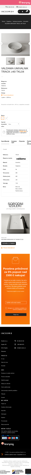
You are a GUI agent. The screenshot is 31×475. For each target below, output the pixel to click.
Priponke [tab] (22, 141)
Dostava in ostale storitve (7, 373)
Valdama (3, 85)
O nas (2, 358)
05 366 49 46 (10, 7)
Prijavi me (16, 314)
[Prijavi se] (22, 11)
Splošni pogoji (5, 380)
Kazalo (3, 397)
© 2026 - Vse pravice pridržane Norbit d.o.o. (15, 452)
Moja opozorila (5, 424)
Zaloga (3, 93)
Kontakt (3, 365)
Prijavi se (3, 403)
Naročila (3, 410)
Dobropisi (3, 414)
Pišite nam (23, 131)
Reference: (4, 88)
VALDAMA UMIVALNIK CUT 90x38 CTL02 (12, 239)
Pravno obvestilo (5, 376)
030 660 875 (20, 344)
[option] (15, 44)
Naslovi (3, 417)
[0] (26, 11)
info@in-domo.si (22, 7)
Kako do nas (4, 362)
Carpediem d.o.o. (21, 454)
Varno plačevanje (5, 387)
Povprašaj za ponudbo (8, 243)
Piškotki (3, 394)
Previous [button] (1, 43)
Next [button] (30, 43)
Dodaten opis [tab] (14, 142)
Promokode (4, 421)
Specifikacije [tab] (5, 141)
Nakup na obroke (5, 383)
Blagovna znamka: (4, 82)
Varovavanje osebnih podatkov (9, 390)
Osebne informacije (6, 407)
